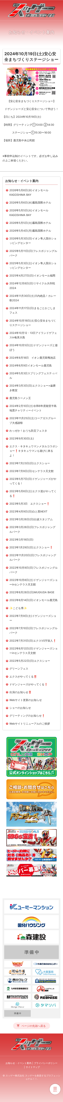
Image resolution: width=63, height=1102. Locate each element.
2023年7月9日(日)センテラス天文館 (31, 471)
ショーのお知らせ (20, 707)
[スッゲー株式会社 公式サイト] (31, 10)
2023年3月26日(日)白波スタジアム (31, 519)
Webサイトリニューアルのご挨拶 (29, 723)
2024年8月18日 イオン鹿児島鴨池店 (32, 357)
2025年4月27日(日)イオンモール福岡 (32, 275)
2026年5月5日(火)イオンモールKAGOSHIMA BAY (28, 212)
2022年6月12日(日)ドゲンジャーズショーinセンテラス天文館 (33, 651)
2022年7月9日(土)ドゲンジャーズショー (32, 618)
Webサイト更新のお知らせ (25, 700)
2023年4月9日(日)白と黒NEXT (28, 511)
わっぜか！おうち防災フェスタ (28, 430)
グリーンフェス (18, 668)
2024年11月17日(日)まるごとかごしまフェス (32, 310)
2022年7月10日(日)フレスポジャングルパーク (33, 630)
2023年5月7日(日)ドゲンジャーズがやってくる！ (32, 481)
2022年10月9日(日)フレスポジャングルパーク (33, 570)
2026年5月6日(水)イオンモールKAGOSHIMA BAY (28, 192)
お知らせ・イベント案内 (21, 181)
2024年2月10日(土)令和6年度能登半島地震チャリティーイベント (33, 408)
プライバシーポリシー (45, 1063)
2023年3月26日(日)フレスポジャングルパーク (32, 529)
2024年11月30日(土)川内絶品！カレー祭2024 (32, 298)
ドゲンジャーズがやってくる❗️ (28, 684)
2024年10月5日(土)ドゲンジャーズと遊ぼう (33, 347)
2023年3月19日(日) (21, 539)
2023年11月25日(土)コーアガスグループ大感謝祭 (32, 420)
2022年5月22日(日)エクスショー (29, 660)
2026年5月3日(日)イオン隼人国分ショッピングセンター (32, 241)
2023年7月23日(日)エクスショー (29, 463)
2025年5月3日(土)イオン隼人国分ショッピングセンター (32, 265)
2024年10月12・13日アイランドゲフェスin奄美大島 (33, 335)
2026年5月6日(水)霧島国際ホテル (30, 202)
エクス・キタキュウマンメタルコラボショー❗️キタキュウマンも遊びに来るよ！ (33, 451)
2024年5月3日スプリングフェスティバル (33, 375)
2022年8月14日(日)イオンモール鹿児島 (33, 600)
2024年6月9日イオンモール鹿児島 (30, 365)
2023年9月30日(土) (21, 438)
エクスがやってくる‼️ (23, 676)
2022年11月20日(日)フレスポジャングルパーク (32, 557)
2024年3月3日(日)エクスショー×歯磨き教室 (32, 388)
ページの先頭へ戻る (34, 1026)
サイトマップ (33, 1067)
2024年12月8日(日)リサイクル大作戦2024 (32, 285)
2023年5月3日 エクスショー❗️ (29, 503)
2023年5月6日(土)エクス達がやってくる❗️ (32, 493)
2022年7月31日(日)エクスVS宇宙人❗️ (32, 640)
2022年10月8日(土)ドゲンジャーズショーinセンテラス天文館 (33, 582)
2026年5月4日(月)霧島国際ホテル (30, 230)
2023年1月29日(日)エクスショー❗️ (31, 547)
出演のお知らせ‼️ (20, 692)
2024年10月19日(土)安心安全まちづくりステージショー (32, 323)
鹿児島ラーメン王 (20, 398)
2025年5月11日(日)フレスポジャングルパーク (33, 253)
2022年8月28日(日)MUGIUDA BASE (31, 592)
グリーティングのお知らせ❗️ (27, 715)
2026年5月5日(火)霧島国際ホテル (30, 222)
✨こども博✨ (18, 608)
